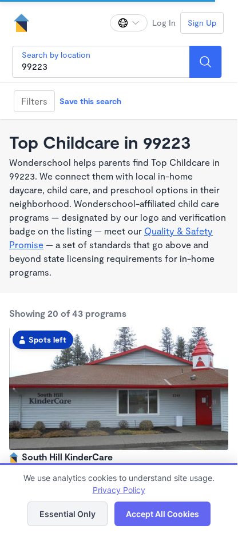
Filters (34, 101)
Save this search (90, 101)
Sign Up (202, 22)
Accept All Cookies (162, 514)
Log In (164, 22)
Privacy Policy (119, 490)
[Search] (205, 62)
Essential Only (67, 514)
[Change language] (129, 22)
